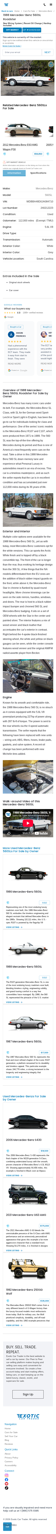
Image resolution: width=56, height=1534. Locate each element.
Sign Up (28, 1394)
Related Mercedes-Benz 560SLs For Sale (25, 106)
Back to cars (7, 11)
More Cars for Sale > (12, 46)
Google (23, 370)
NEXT (47, 52)
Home (17, 11)
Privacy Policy (10, 1524)
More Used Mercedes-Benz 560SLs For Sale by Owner (21, 849)
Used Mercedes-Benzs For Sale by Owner (24, 1097)
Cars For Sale (29, 11)
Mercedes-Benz (45, 11)
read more (14, 363)
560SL (48, 195)
